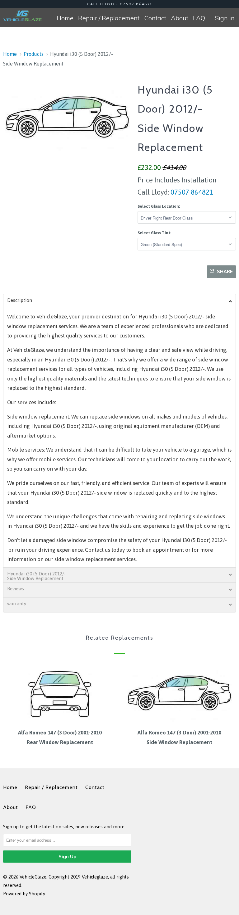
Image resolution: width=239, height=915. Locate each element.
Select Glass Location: (159, 206)
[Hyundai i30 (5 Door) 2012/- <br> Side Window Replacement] (67, 116)
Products (34, 54)
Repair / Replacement (108, 18)
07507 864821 (191, 192)
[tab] (119, 301)
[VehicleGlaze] (22, 15)
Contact (155, 18)
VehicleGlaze (33, 876)
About (179, 18)
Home (65, 18)
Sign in (225, 18)
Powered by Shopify (24, 893)
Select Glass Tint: (154, 232)
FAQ (199, 18)
